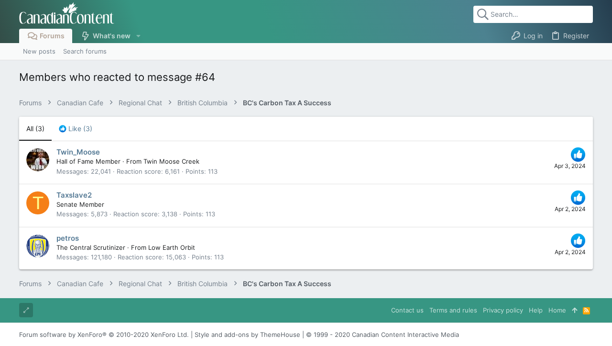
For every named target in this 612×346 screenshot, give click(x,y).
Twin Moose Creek (171, 161)
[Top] (574, 310)
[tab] (75, 129)
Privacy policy (503, 310)
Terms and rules (453, 310)
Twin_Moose (78, 151)
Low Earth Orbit (171, 247)
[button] (137, 36)
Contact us (407, 310)
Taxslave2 (74, 195)
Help (536, 310)
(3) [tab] (35, 128)
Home (557, 310)
